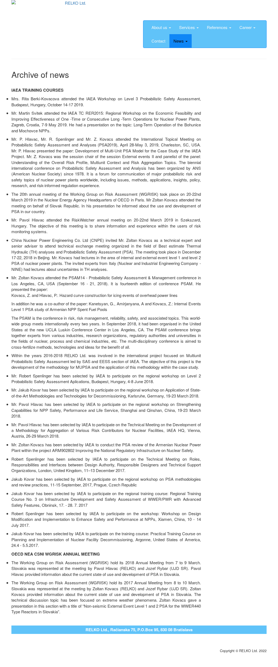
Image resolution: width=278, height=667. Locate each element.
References (218, 27)
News (179, 41)
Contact (158, 41)
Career (246, 27)
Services (187, 27)
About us (159, 27)
